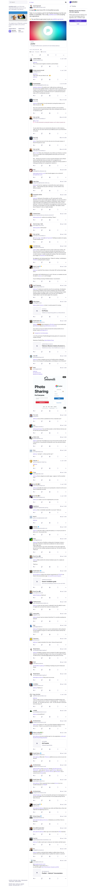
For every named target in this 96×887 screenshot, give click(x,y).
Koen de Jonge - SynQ (38, 238)
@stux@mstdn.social (37, 174)
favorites (43, 51)
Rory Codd (36, 120)
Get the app (18, 883)
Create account (78, 20)
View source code (16, 885)
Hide (64, 377)
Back (32, 2)
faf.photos (41, 305)
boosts (32, 51)
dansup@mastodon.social (39, 864)
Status (19, 880)
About (16, 880)
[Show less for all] (66, 2)
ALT (64, 407)
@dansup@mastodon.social (39, 173)
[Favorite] (48, 55)
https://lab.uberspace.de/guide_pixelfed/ (50, 867)
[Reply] (32, 55)
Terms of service (18, 881)
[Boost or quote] (40, 55)
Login (78, 23)
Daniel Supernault (48, 238)
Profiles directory (24, 880)
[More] (63, 55)
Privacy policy (11, 881)
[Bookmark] (56, 55)
